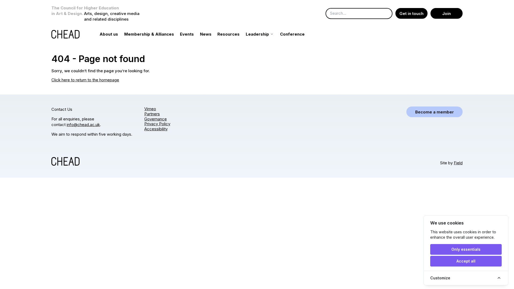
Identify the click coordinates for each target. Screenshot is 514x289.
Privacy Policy (157, 123)
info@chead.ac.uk (83, 124)
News (205, 34)
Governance (155, 118)
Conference (292, 34)
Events (187, 34)
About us (109, 34)
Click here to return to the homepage (85, 79)
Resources (228, 34)
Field (458, 162)
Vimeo (150, 108)
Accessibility (156, 128)
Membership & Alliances (149, 34)
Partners (152, 113)
